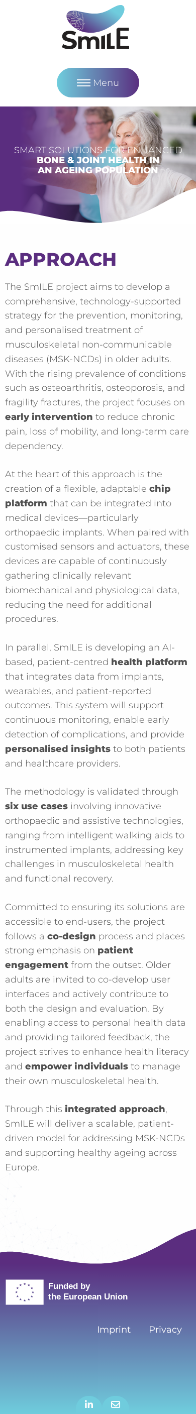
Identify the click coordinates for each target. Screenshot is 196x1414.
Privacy (165, 1329)
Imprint (114, 1329)
